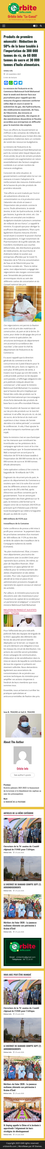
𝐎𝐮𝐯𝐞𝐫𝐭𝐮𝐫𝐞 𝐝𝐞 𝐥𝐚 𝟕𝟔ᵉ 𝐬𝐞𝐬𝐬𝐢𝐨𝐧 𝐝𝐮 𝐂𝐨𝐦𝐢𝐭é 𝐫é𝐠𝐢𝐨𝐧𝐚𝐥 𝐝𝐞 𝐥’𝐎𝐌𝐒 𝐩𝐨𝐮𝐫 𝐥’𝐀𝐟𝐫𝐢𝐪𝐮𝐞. (21, 848)
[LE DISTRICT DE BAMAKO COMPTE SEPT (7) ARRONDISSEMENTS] (22, 868)
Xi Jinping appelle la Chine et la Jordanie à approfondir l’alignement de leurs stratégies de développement (22, 1128)
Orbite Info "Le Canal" (22, 16)
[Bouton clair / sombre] (35, 26)
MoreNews (23, 1146)
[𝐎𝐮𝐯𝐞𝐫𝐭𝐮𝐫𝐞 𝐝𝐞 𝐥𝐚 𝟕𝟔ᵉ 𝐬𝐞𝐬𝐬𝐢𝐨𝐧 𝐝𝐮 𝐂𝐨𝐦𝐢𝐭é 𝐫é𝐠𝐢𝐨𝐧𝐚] (22, 830)
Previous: (22, 789)
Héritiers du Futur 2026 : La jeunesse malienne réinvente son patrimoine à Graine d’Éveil (20, 925)
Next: (14, 800)
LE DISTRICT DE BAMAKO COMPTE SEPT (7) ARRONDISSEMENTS (22, 886)
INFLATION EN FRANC (13, 610)
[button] (3, 25)
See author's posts (22, 775)
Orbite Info (8, 71)
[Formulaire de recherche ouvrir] (41, 26)
